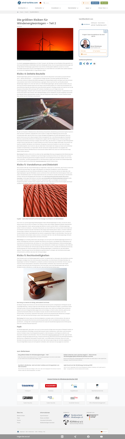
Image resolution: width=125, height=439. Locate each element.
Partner (19, 420)
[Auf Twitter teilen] (91, 63)
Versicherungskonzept (54, 335)
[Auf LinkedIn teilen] (80, 63)
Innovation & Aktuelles (46, 420)
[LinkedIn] (62, 436)
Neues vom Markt (44, 418)
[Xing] (75, 436)
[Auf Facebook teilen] (87, 63)
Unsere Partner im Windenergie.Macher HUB (62, 379)
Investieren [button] (55, 8)
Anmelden (87, 3)
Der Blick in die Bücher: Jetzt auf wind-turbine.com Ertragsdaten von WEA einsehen (38, 365)
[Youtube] (101, 436)
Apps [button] (87, 8)
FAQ (44, 431)
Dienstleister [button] (72, 8)
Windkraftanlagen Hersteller (47, 422)
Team (18, 418)
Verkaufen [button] (38, 8)
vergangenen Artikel (28, 63)
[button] (40, 3)
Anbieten (96, 3)
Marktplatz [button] (22, 8)
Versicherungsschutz (41, 161)
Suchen (105, 3)
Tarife (36, 431)
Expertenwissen (44, 415)
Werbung (40, 431)
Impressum (22, 431)
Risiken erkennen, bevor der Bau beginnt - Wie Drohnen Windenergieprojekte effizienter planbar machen (80, 355)
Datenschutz (31, 431)
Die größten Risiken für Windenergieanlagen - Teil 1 (33, 355)
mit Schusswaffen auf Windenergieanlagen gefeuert (55, 178)
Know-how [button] (102, 8)
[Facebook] (88, 436)
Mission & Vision (21, 415)
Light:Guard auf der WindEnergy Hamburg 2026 (78, 365)
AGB (27, 431)
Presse (18, 422)
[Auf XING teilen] (84, 63)
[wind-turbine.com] (18, 12)
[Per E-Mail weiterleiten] (94, 63)
